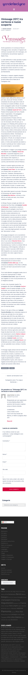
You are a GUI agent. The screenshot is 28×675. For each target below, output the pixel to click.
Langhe (15, 606)
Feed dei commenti (6, 572)
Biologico (4, 597)
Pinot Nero (13, 611)
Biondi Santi (11, 597)
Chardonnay (15, 600)
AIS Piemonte (7, 591)
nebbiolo (20, 608)
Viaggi (3, 553)
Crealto (14, 338)
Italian (5, 522)
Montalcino (9, 608)
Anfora (17, 591)
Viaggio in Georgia (6, 559)
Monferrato (3, 608)
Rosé (9, 614)
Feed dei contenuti (6, 570)
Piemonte (8, 30)
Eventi (3, 30)
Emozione (15, 603)
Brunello (24, 597)
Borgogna (15, 597)
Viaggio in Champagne (7, 557)
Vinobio (12, 368)
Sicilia (19, 614)
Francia (23, 603)
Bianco (24, 594)
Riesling (3, 614)
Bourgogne (20, 597)
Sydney (14, 672)
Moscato (13, 608)
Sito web (5, 469)
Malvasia (24, 605)
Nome (5, 454)
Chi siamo (4, 533)
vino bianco (16, 617)
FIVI (19, 603)
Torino (22, 614)
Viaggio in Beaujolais (7, 555)
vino (9, 617)
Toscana (3, 617)
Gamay (3, 605)
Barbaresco (4, 531)
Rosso (6, 614)
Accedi (3, 568)
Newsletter (4, 539)
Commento (6, 441)
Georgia (7, 605)
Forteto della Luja (13, 262)
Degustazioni (7, 603)
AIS (2, 591)
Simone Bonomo (6, 28)
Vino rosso (7, 619)
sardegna (14, 614)
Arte (6, 594)
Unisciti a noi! (5, 547)
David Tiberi (11, 169)
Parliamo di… (4, 543)
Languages (4, 549)
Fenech (21, 340)
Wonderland (14, 619)
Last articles (4, 551)
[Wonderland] (14, 4)
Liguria (19, 605)
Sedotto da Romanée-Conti (14, 375)
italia (10, 606)
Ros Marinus (11, 195)
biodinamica (5, 368)
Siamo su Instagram (6, 545)
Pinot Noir (19, 612)
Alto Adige (13, 591)
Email (5, 462)
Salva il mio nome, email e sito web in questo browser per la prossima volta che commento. (13, 481)
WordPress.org (5, 574)
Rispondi (9, 421)
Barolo (18, 594)
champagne (6, 600)
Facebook (4, 537)
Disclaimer (4, 535)
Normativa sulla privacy (7, 541)
